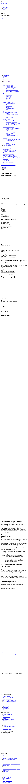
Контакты (5, 7)
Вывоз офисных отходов (11, 124)
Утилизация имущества (8, 126)
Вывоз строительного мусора (13, 123)
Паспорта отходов (7, 147)
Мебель (7, 130)
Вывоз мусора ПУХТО (11, 122)
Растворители (9, 106)
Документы (6, 160)
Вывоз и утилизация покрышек (13, 139)
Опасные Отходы (10, 140)
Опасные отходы (7, 777)
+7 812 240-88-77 (4, 3)
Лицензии (5, 159)
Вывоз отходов (6, 81)
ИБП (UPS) (8, 98)
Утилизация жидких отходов (10, 111)
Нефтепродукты (9, 117)
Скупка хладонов (7, 782)
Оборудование (9, 133)
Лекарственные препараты (12, 90)
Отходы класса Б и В (11, 87)
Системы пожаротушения (12, 135)
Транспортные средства (11, 131)
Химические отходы (8, 102)
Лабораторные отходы (11, 109)
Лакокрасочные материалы (12, 104)
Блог (4, 9)
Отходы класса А (10, 86)
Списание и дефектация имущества (14, 128)
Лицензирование (7, 152)
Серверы (8, 99)
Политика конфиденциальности (8, 733)
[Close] (1, 1)
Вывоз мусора (6, 119)
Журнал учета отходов (8, 154)
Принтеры (8, 96)
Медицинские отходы (8, 84)
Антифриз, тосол (10, 115)
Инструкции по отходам (9, 155)
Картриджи (8, 97)
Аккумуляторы (9, 141)
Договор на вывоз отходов (9, 162)
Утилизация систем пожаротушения (11, 769)
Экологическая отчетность (9, 150)
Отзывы (5, 8)
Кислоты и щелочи (10, 108)
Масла (7, 113)
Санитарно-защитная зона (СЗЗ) (10, 151)
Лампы (7, 143)
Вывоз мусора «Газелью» (12, 120)
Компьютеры (9, 95)
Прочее (5, 137)
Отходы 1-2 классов (10, 144)
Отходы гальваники (10, 103)
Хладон (8, 107)
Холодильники (9, 129)
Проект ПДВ (6, 149)
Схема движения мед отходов (10, 156)
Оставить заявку (12, 165)
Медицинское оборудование (12, 91)
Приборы (8, 134)
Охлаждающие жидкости (12, 114)
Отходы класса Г (10, 88)
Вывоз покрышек (7, 776)
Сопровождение (7, 145)
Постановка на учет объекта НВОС (11, 157)
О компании (6, 5)
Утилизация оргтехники (9, 93)
